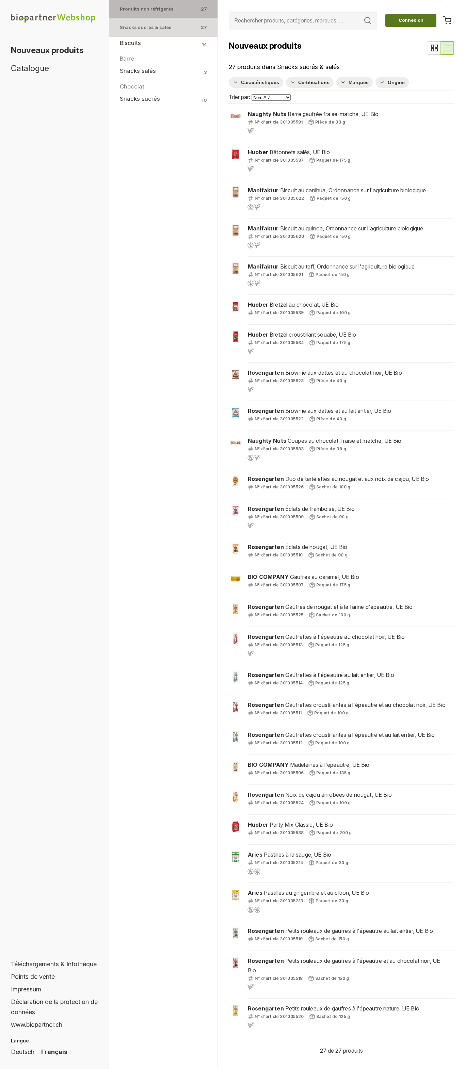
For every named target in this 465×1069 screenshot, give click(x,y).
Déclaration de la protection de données (54, 1006)
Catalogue (30, 68)
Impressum (26, 989)
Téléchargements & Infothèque (54, 964)
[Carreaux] (434, 48)
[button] (341, 123)
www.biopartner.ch (36, 1024)
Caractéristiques (260, 82)
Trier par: (240, 97)
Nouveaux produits (47, 50)
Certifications (314, 82)
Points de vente (33, 976)
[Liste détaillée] (447, 48)
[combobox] (303, 20)
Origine (396, 82)
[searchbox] (303, 20)
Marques (359, 82)
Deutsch (22, 1051)
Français (54, 1051)
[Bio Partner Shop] (54, 18)
